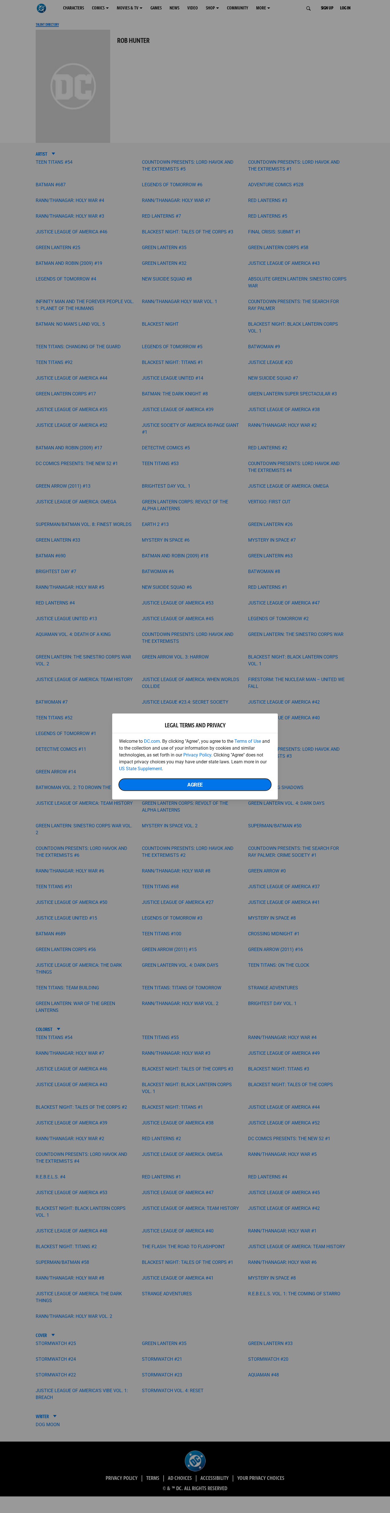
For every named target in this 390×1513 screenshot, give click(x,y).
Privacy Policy (197, 755)
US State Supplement (140, 768)
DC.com (152, 741)
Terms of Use (247, 741)
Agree (195, 785)
